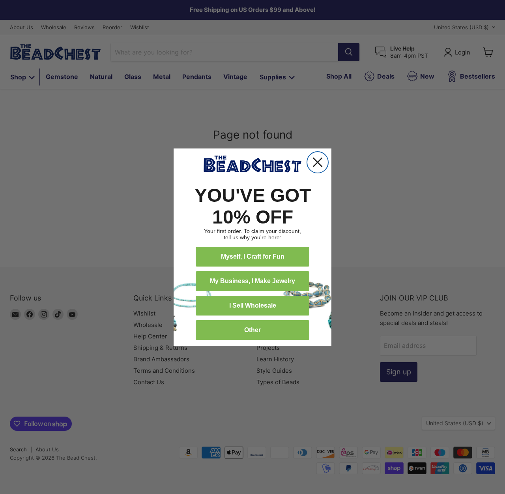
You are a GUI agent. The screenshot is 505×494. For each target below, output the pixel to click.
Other (252, 330)
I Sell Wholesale (252, 305)
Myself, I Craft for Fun (252, 256)
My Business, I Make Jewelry (252, 281)
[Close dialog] (317, 162)
